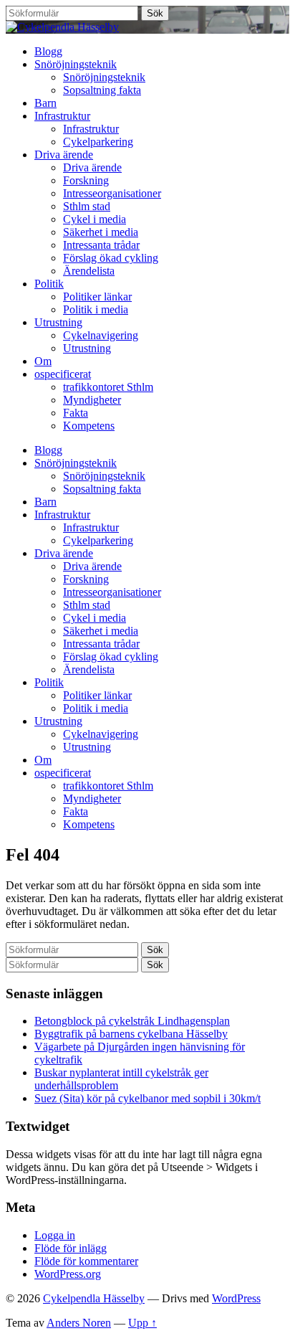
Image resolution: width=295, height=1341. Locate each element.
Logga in (54, 1235)
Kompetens (89, 426)
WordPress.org (67, 1274)
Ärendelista (89, 271)
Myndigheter (92, 400)
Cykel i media (94, 219)
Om (43, 361)
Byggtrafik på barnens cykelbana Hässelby (131, 1034)
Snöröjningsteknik (75, 64)
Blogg (48, 51)
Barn (45, 103)
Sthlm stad (86, 206)
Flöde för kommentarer (86, 1261)
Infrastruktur (62, 116)
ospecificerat (62, 374)
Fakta (75, 413)
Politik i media (95, 309)
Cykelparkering (98, 142)
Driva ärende (63, 154)
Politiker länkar (97, 296)
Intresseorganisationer (112, 193)
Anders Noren (79, 1323)
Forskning (86, 180)
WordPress (236, 1298)
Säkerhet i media (100, 232)
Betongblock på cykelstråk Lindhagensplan (132, 1021)
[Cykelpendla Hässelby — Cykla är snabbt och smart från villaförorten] (62, 27)
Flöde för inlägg (70, 1248)
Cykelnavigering (100, 335)
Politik (49, 284)
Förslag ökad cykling (110, 258)
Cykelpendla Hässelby (94, 1298)
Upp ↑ (142, 1323)
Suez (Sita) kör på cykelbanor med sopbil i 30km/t (147, 1098)
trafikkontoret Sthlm (108, 387)
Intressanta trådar (101, 245)
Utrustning (58, 322)
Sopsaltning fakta (102, 90)
